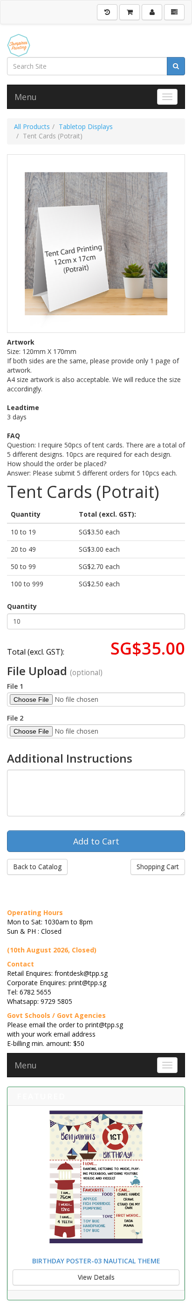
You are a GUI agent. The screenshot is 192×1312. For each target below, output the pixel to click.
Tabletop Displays (86, 126)
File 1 (15, 686)
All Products (32, 126)
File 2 (15, 718)
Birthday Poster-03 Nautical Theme (96, 1260)
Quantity (22, 606)
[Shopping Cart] (129, 12)
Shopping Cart (158, 866)
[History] (107, 12)
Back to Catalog (37, 866)
